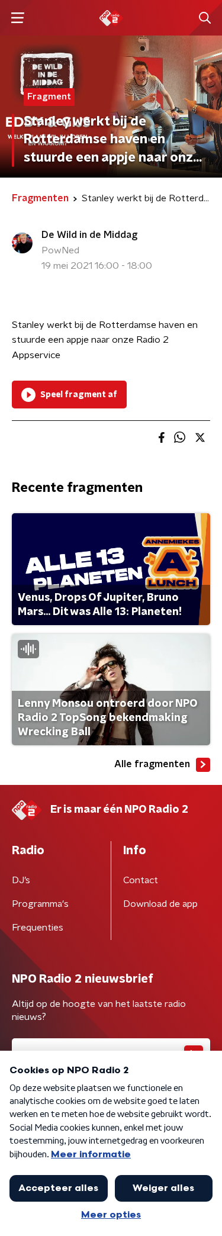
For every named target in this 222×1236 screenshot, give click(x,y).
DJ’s (21, 880)
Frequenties (37, 927)
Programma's (40, 904)
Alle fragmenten (152, 764)
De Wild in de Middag (89, 235)
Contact (140, 880)
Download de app (160, 904)
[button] (17, 18)
